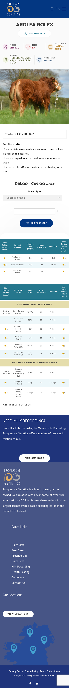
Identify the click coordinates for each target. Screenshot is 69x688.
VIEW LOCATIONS (18, 614)
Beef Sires (18, 550)
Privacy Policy (16, 671)
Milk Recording (21, 566)
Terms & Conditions (50, 671)
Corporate (18, 577)
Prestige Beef (20, 555)
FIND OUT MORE (34, 458)
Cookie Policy (31, 671)
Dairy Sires (18, 545)
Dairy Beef (18, 561)
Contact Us (18, 583)
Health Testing (21, 572)
